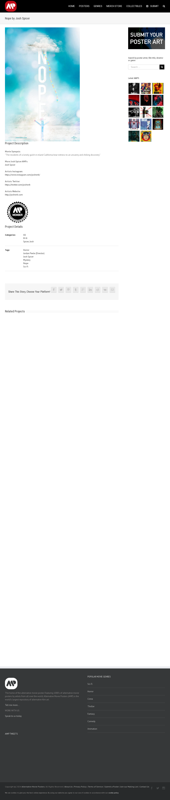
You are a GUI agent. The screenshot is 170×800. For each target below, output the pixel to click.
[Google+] (83, 289)
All (24, 235)
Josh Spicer (10, 164)
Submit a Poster (111, 786)
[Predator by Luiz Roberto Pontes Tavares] (158, 112)
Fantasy (91, 713)
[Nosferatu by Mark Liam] (134, 88)
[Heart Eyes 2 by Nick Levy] (158, 100)
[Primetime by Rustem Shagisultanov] (146, 124)
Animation (92, 728)
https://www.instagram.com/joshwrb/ (22, 174)
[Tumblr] (76, 289)
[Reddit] (97, 289)
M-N (25, 238)
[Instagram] (163, 788)
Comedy (91, 721)
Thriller (90, 706)
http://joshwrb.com (14, 194)
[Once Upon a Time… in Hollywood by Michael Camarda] (146, 88)
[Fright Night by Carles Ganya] (134, 112)
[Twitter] (61, 289)
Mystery (26, 260)
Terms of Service (95, 786)
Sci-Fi (25, 266)
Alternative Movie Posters (33, 786)
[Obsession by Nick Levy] (158, 88)
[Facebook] (54, 289)
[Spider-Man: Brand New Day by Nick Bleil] (134, 124)
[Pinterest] (68, 289)
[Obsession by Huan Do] (134, 100)
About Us (68, 786)
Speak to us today (13, 716)
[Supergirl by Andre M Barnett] (146, 100)
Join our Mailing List (129, 786)
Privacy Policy (80, 786)
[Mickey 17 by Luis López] (146, 136)
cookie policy (113, 793)
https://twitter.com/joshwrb (17, 184)
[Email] (112, 289)
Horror (26, 250)
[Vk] (105, 289)
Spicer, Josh (28, 241)
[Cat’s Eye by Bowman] (158, 124)
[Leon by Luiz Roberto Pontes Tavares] (146, 112)
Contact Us (144, 786)
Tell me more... (12, 705)
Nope (25, 263)
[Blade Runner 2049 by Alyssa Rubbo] (134, 136)
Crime (90, 699)
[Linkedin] (90, 289)
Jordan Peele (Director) (33, 253)
